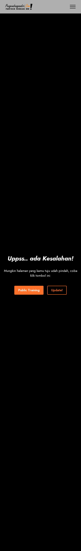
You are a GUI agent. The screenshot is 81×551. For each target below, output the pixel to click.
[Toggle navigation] (73, 7)
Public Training (29, 290)
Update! (57, 290)
